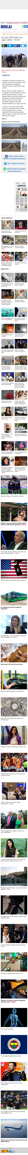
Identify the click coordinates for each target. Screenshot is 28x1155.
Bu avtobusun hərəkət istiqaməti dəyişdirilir (11, 608)
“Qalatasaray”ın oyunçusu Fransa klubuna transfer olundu (13, 774)
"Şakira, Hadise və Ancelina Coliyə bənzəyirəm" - (10, 803)
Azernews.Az (10, 22)
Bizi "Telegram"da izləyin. (16, 163)
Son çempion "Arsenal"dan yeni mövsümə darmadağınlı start (13, 1112)
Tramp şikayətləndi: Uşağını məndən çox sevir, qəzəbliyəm (12, 831)
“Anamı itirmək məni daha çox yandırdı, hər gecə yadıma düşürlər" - (13, 552)
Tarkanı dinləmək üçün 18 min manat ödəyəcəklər (11, 1083)
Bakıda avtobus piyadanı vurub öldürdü (12, 691)
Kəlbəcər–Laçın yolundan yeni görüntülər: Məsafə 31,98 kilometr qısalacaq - (14, 523)
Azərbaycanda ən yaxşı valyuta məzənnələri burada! (16, 34)
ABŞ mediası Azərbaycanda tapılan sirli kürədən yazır (12, 719)
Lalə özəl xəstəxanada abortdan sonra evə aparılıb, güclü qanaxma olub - (13, 860)
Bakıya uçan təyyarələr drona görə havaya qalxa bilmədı (14, 1140)
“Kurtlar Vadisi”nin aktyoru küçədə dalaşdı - (13, 945)
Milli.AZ (6, 26)
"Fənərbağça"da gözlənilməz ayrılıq (11, 1056)
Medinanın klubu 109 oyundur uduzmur (12, 496)
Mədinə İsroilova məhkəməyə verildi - (13, 747)
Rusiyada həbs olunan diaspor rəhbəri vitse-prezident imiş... (14, 917)
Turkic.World (24, 22)
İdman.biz (17, 22)
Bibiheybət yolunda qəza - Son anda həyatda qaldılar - (14, 888)
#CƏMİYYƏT (6, 75)
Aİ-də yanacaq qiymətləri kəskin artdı (11, 973)
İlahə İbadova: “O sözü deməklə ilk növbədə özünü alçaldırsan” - (13, 636)
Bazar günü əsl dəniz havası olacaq (11, 664)
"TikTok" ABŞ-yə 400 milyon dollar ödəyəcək (13, 580)
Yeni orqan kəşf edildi (7, 1029)
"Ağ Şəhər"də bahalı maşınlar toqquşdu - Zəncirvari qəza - (13, 1001)
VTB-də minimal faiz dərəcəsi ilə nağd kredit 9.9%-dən (13, 71)
